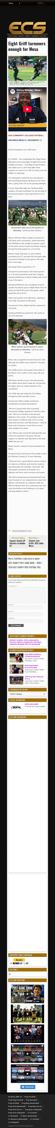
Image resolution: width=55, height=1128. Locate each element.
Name (11, 605)
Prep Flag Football (15, 1100)
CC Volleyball (13, 1122)
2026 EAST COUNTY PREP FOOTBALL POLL (24, 567)
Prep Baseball (31, 1100)
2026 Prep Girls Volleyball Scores (34, 678)
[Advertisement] (27, 510)
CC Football (32, 1113)
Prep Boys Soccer (35, 1106)
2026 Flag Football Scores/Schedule (31, 667)
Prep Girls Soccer (15, 1109)
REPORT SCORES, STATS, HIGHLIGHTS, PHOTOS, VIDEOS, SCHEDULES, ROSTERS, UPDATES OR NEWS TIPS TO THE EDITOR (25, 642)
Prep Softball (13, 1103)
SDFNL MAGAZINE (31, 704)
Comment (12, 586)
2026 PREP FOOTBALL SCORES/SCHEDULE (33, 655)
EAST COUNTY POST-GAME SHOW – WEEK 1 (25, 562)
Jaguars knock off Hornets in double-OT (18, 543)
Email (10, 611)
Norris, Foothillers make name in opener (24, 558)
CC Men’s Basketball (28, 1116)
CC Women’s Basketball (17, 1119)
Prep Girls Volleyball (16, 1113)
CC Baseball (13, 1116)
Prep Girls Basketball (17, 1106)
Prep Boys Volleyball (33, 1109)
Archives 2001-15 (15, 1097)
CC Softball (34, 1119)
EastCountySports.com (22, 531)
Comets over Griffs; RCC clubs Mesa (36, 543)
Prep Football (29, 1097)
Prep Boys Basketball (30, 1103)
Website (11, 618)
